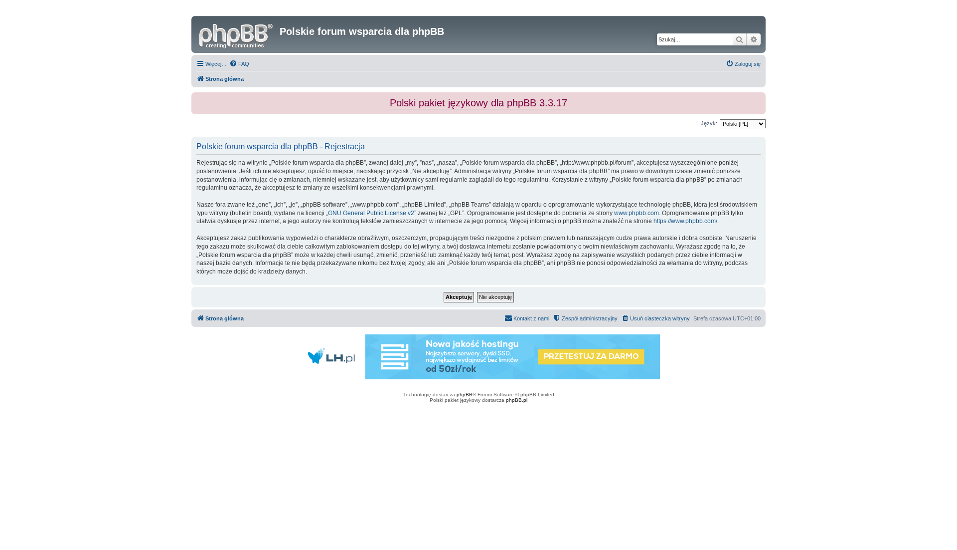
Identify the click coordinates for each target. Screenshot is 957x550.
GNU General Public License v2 (371, 213)
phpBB (465, 394)
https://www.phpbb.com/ (685, 221)
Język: (709, 123)
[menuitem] (239, 64)
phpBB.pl (516, 400)
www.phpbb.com (636, 213)
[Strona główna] (237, 34)
